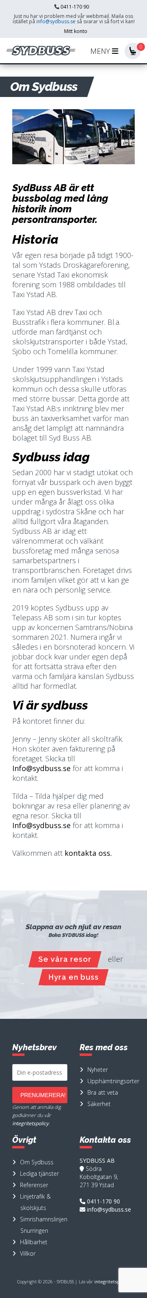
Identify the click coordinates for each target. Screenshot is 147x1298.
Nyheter (97, 1069)
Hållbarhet (33, 1242)
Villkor (28, 1253)
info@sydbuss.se (56, 21)
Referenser (34, 1185)
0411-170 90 (74, 6)
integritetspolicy (30, 1123)
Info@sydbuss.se (41, 768)
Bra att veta (102, 1092)
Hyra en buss (74, 977)
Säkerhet (99, 1104)
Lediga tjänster (39, 1173)
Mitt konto (75, 31)
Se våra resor (64, 959)
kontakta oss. (88, 853)
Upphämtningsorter (113, 1081)
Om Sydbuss (36, 1162)
